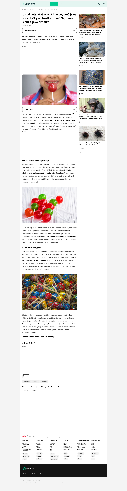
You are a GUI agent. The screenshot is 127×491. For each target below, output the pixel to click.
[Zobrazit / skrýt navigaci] (103, 4)
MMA (51, 449)
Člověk (63, 4)
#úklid (79, 456)
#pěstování (80, 453)
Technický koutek (26, 449)
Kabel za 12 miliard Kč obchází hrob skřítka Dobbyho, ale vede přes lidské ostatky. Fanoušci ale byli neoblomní (90, 60)
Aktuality (24, 443)
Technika (53, 4)
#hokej (52, 453)
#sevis (24, 459)
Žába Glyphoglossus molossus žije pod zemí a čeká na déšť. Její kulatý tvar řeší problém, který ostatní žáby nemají (91, 32)
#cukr (93, 456)
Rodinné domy (67, 449)
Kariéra (46, 469)
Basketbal (52, 443)
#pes (65, 453)
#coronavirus (54, 459)
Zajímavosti (25, 450)
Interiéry (65, 444)
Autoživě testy (25, 444)
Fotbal (51, 446)
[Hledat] (99, 4)
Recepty (93, 447)
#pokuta (25, 453)
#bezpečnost (27, 381)
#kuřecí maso (95, 453)
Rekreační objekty (68, 447)
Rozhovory (38, 446)
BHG (30, 342)
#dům (65, 459)
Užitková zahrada (81, 447)
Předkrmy (93, 446)
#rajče (79, 459)
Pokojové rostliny (81, 444)
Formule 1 (52, 444)
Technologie (39, 449)
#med (93, 459)
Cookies (34, 473)
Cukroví (93, 443)
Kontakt (52, 469)
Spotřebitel (38, 447)
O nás (40, 469)
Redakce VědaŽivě (30, 30)
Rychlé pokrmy (94, 449)
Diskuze (35, 390)
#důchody (39, 459)
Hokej (51, 447)
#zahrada (66, 456)
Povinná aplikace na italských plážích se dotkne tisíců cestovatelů (91, 144)
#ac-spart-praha (54, 456)
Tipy (78, 446)
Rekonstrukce (67, 446)
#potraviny (39, 453)
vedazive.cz (25, 9)
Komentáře (38, 444)
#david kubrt (26, 456)
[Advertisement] (49, 59)
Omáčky (93, 444)
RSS (40, 473)
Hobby (65, 443)
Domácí (38, 443)
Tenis (51, 450)
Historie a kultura (75, 4)
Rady (23, 447)
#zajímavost (44, 381)
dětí (69, 114)
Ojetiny (24, 446)
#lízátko (35, 381)
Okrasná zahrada (81, 443)
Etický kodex (26, 473)
